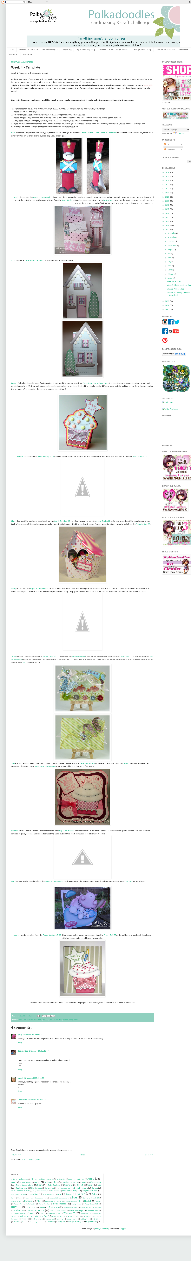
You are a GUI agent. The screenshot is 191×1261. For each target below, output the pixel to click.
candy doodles (71, 1219)
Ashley (47, 1182)
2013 (167, 226)
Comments (170, 149)
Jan (59, 1194)
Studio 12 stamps (76, 1211)
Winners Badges (50, 50)
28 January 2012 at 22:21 (38, 1100)
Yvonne (24, 1219)
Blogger (123, 1229)
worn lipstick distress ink (45, 766)
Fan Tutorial (55, 1191)
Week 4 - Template (174, 281)
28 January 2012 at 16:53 (34, 1078)
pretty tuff (61, 1222)
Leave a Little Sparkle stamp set (36, 1198)
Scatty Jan (54, 1207)
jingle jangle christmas (37, 1222)
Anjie (90, 1179)
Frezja (75, 1191)
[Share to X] (48, 1016)
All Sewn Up (61, 1179)
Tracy (20, 1035)
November (172, 237)
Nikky (39, 1201)
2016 (167, 213)
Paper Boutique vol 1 (42, 197)
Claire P (80, 1185)
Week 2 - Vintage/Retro (176, 289)
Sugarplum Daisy (92, 1211)
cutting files (84, 1219)
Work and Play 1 (25, 1216)
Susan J (41, 1213)
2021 (167, 193)
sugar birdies (91, 1222)
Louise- (20, 457)
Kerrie (13, 1198)
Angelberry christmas (76, 1179)
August (171, 250)
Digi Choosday (36, 1188)
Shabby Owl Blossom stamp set (90, 1207)
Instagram (27, 54)
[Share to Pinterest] (53, 1016)
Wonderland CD (85, 1213)
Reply (20, 1043)
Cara (84, 1182)
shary (71, 1020)
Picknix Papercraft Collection (25, 1204)
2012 (167, 230)
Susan (31, 1213)
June (170, 258)
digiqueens (96, 1219)
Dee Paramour (21, 1188)
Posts (168, 144)
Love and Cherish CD (91, 1198)
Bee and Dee (23, 1051)
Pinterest (183, 50)
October (171, 241)
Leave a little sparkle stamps (59, 1198)
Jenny (69, 1194)
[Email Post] (38, 1016)
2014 (167, 221)
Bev (56, 1182)
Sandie (42, 1207)
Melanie (28, 1201)
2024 (167, 181)
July (169, 254)
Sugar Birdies (67, 200)
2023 (167, 185)
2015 (167, 217)
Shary (13, 588)
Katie (94, 1194)
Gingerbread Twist (90, 1191)
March (170, 270)
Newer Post (16, 1155)
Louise (55, 1020)
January (171, 278)
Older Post (149, 1155)
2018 (167, 205)
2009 (167, 309)
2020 (167, 197)
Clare (25, 1020)
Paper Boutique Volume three (96, 383)
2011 (167, 301)
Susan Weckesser (54, 1213)
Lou (74, 1197)
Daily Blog (67, 50)
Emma (13, 383)
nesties (126, 763)
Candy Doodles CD (62, 521)
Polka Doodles (44, 1204)
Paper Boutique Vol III (54, 881)
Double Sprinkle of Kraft (20, 1191)
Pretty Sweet (109, 200)
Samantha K (30, 1207)
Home (11, 50)
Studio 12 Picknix (36, 1210)
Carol (13, 881)
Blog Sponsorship (143, 50)
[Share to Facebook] (51, 1016)
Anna (13, 1182)
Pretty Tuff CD (110, 935)
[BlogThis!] (45, 1016)
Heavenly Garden (48, 1194)
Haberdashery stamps (18, 1194)
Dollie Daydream (81, 1188)
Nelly (16, 197)
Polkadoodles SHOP (28, 50)
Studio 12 (18, 1210)
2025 (167, 177)
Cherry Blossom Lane (24, 1185)
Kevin (20, 1198)
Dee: (13, 133)
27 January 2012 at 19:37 (39, 1051)
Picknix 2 (98, 1201)
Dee (35, 1020)
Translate (181, 133)
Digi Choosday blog (85, 50)
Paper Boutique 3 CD (52, 935)
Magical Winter (16, 1201)
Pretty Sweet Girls (92, 1204)
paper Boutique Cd (45, 457)
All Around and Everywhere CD (42, 1179)
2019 (167, 201)
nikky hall (51, 1222)
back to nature (37, 1219)
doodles (17, 1222)
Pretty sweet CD (140, 457)
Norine (16, 935)
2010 (167, 305)
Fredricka (66, 1191)
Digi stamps (49, 1188)
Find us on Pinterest (165, 50)
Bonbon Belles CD (70, 1182)
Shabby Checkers (70, 1207)
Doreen (95, 1188)
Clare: (13, 521)
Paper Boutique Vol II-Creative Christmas (98, 133)
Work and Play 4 (74, 1216)
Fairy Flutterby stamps (40, 1191)
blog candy (50, 1219)
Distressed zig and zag (64, 1188)
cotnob (20, 1078)
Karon (81, 1194)
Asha (36, 1182)
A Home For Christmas (19, 1179)
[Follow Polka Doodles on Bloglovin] (174, 355)
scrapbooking (74, 1221)
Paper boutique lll (87, 763)
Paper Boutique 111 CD (35, 260)
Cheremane (95, 1182)
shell (76, 1020)
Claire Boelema (54, 1185)
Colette (14, 831)
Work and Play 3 (58, 1216)
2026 (167, 173)
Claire (40, 1185)
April (170, 266)
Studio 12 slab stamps (58, 1211)
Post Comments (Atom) (31, 1160)
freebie (24, 1222)
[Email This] (43, 1016)
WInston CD (69, 1213)
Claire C (68, 1185)
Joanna (46, 1020)
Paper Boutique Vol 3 (39, 588)
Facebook (14, 54)
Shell (13, 763)
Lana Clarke (22, 1100)
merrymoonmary (102, 1229)
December (172, 233)
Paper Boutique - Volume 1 (54, 1201)
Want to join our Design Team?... (114, 50)
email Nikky (148, 85)
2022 (167, 189)
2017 (167, 209)
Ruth (14, 1207)
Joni (13, 260)
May (169, 262)
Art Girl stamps (25, 1182)
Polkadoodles (59, 1204)
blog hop (60, 1219)
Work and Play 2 (42, 1216)
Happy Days (33, 1194)
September (172, 246)
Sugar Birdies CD (103, 521)
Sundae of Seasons (18, 1213)
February (171, 274)
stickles (129, 881)
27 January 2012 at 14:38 (33, 1035)
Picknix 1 (87, 1201)
